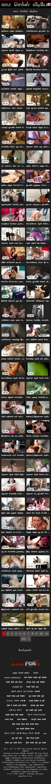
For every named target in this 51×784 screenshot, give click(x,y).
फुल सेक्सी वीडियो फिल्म (25, 729)
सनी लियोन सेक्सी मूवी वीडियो (35, 678)
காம (45, 733)
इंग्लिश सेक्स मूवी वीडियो (36, 682)
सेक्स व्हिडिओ (22, 719)
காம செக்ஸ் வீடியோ (17, 774)
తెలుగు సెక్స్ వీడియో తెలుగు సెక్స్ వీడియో (22, 733)
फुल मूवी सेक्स (17, 738)
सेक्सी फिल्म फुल (33, 687)
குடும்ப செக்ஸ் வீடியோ (21, 673)
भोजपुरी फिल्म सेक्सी (38, 719)
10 (41, 633)
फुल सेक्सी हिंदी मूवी (36, 696)
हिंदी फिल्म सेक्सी (33, 738)
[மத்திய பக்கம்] (25, 663)
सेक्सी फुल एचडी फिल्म (13, 743)
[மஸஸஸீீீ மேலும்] (49, 4)
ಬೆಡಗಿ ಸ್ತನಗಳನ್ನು (36, 715)
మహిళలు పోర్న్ (15, 710)
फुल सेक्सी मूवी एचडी (34, 710)
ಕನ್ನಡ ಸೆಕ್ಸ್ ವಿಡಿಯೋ (15, 701)
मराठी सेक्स (9, 719)
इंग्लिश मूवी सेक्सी (37, 705)
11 (46, 633)
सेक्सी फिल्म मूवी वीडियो (16, 696)
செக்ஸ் (35, 673)
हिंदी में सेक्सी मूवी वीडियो (17, 705)
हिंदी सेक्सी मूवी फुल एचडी (36, 743)
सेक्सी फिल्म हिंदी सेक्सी (14, 715)
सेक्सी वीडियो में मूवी (37, 701)
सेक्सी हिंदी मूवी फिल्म (14, 682)
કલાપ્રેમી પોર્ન (17, 687)
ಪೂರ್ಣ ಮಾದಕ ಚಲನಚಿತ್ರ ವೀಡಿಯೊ (25, 691)
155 (23, 639)
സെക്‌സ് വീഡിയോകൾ (12, 678)
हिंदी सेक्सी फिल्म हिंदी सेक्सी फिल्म (25, 724)
